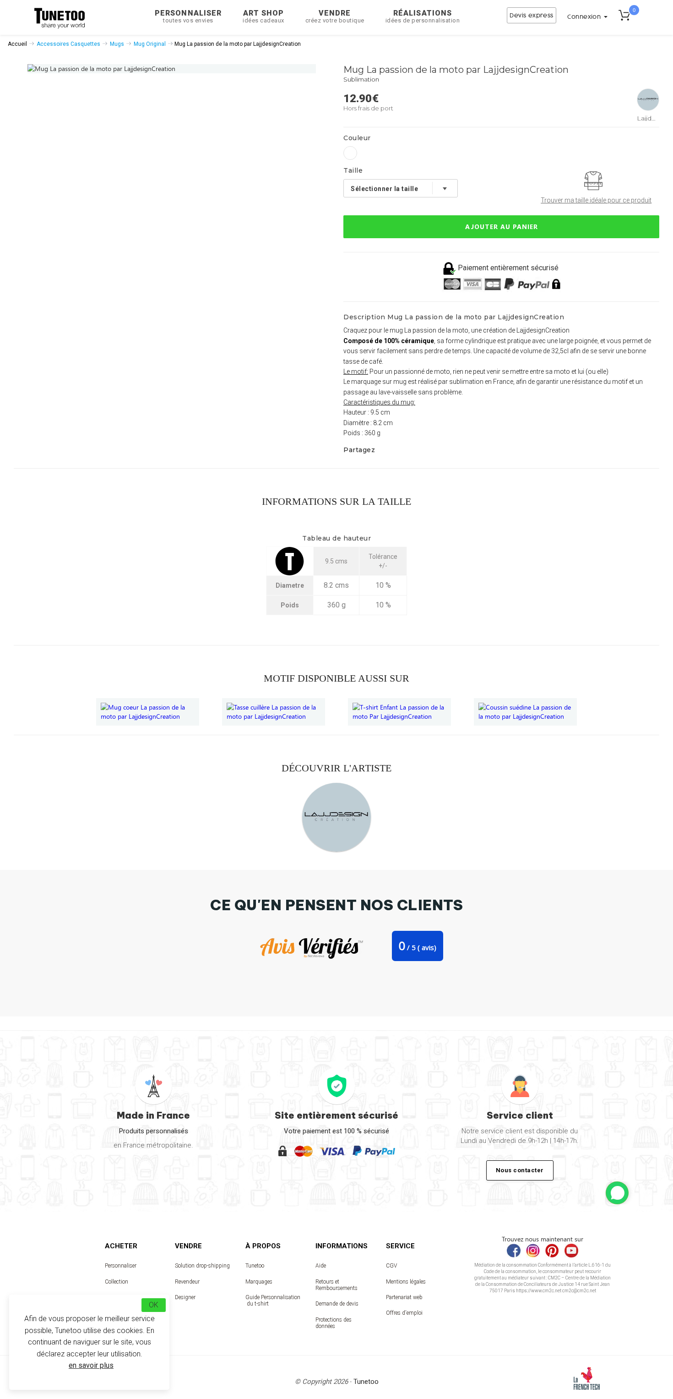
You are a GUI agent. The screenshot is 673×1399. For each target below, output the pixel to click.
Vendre (334, 16)
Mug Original (150, 44)
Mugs (117, 44)
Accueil (17, 44)
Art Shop (263, 16)
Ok (153, 1305)
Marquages (258, 1282)
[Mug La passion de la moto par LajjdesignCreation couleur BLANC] (350, 153)
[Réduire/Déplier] (617, 1192)
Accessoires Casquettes (68, 44)
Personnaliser (188, 16)
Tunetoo (254, 1265)
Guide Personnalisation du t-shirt (272, 1300)
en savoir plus (91, 1365)
